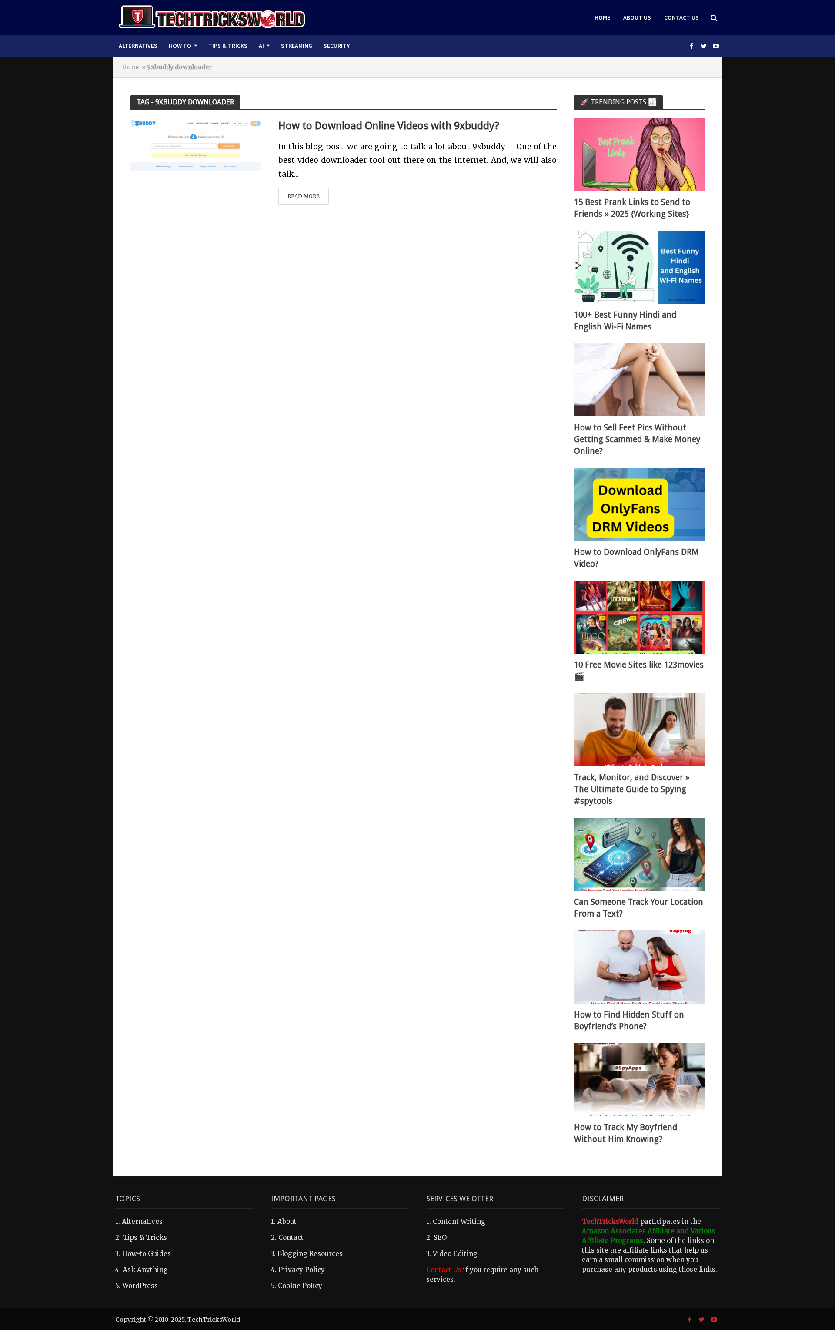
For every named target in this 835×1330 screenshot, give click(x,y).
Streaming (296, 46)
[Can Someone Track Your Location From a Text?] (639, 854)
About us (637, 17)
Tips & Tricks (227, 46)
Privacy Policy (301, 1270)
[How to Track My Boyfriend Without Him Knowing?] (639, 1079)
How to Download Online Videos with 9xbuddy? (388, 126)
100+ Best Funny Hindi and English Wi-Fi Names (625, 321)
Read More (303, 196)
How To (180, 46)
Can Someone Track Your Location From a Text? (638, 908)
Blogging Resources (310, 1253)
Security (337, 46)
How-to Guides (146, 1253)
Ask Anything (145, 1270)
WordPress (140, 1286)
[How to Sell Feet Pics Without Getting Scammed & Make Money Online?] (639, 379)
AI (261, 46)
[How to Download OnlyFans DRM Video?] (639, 504)
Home (602, 17)
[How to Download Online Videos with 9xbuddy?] (195, 146)
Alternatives (138, 46)
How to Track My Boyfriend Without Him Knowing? (625, 1133)
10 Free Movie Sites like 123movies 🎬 (639, 671)
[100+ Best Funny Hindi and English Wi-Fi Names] (639, 266)
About (287, 1221)
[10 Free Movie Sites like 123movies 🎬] (639, 616)
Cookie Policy (300, 1286)
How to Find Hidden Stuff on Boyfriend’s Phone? (629, 1020)
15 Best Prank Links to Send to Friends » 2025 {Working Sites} (632, 208)
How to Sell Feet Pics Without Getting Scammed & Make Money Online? (637, 439)
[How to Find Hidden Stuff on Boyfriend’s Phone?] (639, 966)
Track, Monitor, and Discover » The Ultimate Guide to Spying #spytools (632, 789)
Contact (291, 1237)
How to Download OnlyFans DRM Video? (636, 558)
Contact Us (681, 17)
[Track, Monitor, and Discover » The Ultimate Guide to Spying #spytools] (639, 729)
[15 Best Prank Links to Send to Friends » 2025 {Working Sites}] (639, 154)
